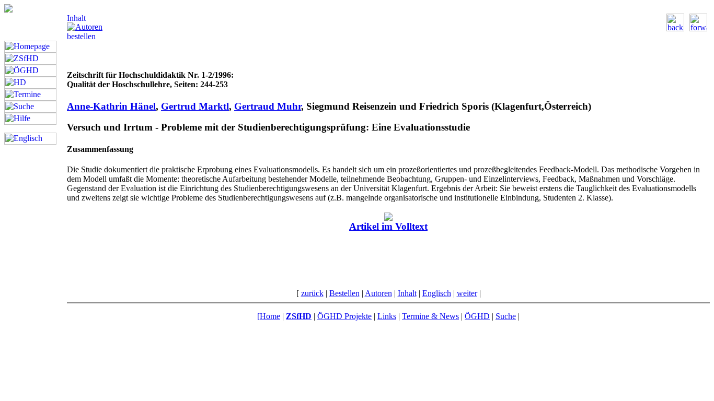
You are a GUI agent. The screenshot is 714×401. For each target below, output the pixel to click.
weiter (467, 293)
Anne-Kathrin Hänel (111, 106)
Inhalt (407, 293)
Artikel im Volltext (388, 226)
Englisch (436, 293)
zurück (312, 293)
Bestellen (344, 293)
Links (386, 316)
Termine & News (430, 316)
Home (270, 316)
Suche (506, 316)
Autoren (378, 293)
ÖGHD (477, 316)
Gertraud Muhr (267, 106)
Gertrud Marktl (195, 106)
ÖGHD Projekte (344, 316)
